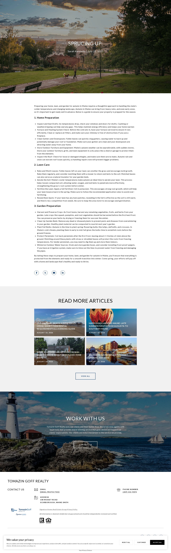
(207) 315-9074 (130, 492)
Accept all (157, 542)
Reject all (126, 542)
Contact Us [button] (85, 445)
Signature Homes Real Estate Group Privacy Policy (58, 509)
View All (85, 376)
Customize (141, 542)
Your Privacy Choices (85, 550)
